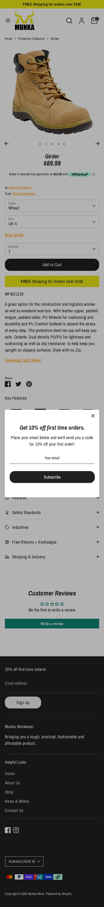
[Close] (93, 416)
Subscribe (52, 477)
